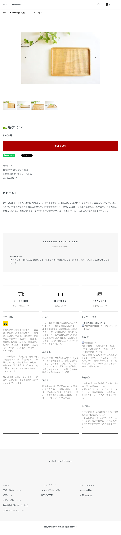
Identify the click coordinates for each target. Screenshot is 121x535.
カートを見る (86, 490)
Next (95, 58)
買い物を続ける (10, 178)
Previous (26, 58)
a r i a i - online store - (13, 4)
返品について (9, 165)
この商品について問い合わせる (17, 173)
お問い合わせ (86, 495)
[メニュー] (116, 4)
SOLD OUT (60, 145)
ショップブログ (48, 485)
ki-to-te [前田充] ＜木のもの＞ (28, 12)
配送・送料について (12, 490)
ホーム (5, 12)
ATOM (50, 495)
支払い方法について (12, 500)
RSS (43, 495)
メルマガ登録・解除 (50, 490)
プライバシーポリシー (13, 510)
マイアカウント (87, 485)
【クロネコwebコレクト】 (94, 322)
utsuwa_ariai (16, 256)
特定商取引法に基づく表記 (15, 169)
